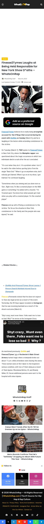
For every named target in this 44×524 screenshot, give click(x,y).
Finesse (5, 297)
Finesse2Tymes (8, 132)
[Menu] (3, 5)
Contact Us (28, 509)
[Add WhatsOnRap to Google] (22, 127)
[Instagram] (27, 401)
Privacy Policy (14, 503)
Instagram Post (25, 506)
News (5, 59)
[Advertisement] (22, 33)
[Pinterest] (24, 401)
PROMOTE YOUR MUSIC (11, 506)
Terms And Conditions (27, 503)
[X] (17, 401)
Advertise (38, 503)
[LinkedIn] (19, 401)
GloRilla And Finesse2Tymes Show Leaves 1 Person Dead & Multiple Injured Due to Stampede (23, 288)
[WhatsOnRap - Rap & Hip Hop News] (22, 4)
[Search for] (41, 5)
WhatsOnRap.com (11, 496)
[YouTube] (22, 401)
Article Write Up (36, 506)
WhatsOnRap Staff (9, 79)
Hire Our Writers (17, 509)
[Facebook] (14, 401)
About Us (5, 503)
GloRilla (13, 138)
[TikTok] (29, 401)
